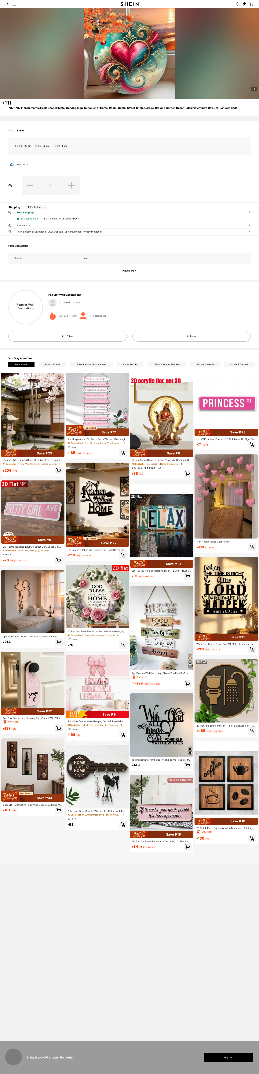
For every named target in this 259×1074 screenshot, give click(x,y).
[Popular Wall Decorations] (25, 307)
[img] (32, 453)
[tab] (21, 364)
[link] (237, 4)
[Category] (14, 4)
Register (228, 1057)
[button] (7, 4)
